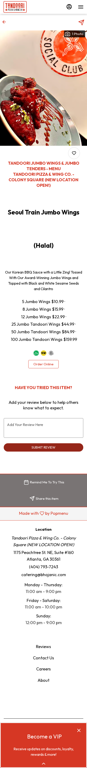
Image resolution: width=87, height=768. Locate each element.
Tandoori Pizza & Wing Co (43, 701)
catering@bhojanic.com (43, 574)
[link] (43, 364)
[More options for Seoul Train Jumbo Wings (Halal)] (74, 153)
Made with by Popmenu (35, 513)
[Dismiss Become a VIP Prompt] (78, 730)
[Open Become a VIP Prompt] (43, 763)
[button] (5, 22)
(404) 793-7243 (43, 566)
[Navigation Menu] (81, 7)
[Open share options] (81, 22)
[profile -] (69, 6)
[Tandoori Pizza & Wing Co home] (24, 7)
